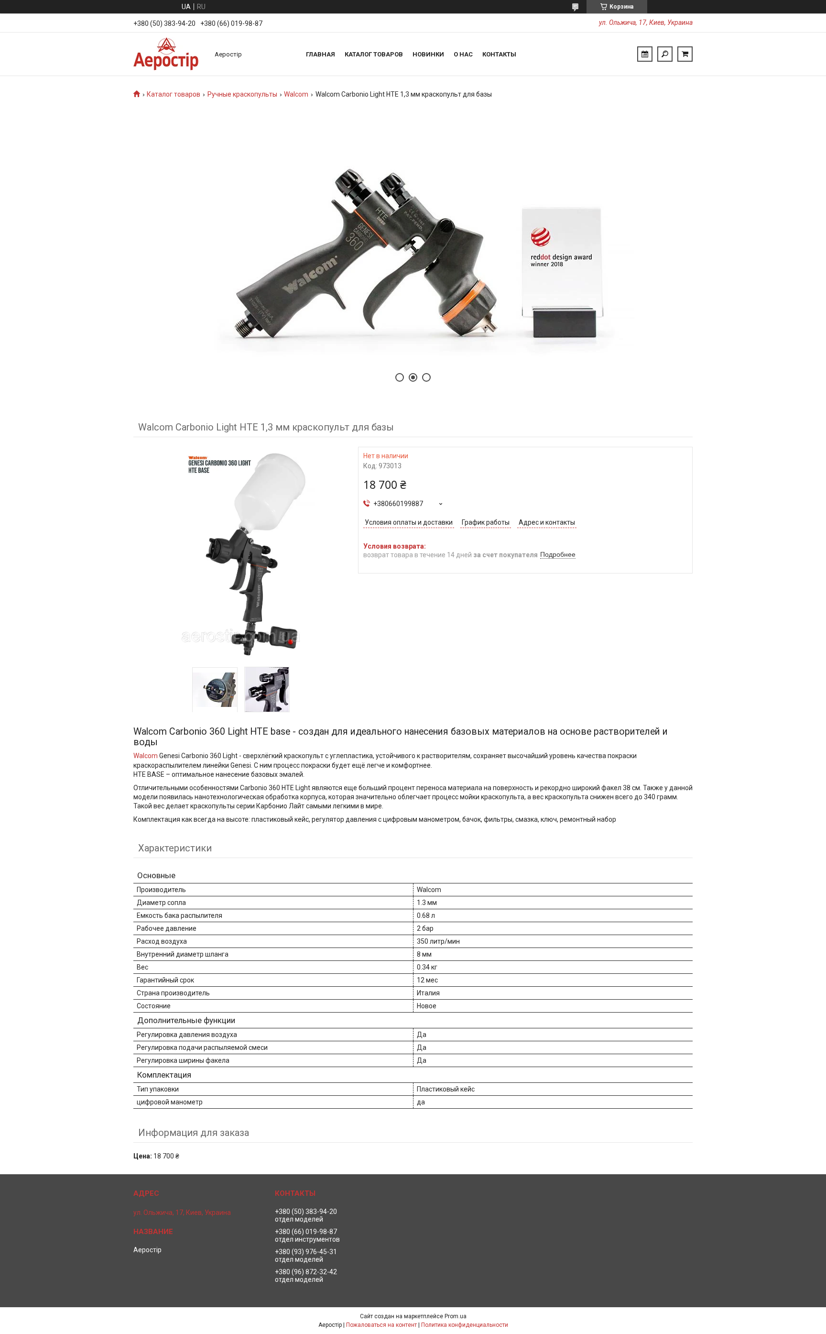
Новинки (428, 54)
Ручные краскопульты (242, 94)
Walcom (296, 94)
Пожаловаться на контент (381, 1325)
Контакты (499, 54)
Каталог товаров (374, 54)
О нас (463, 54)
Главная (320, 54)
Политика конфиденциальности (464, 1325)
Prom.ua (456, 1316)
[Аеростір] (169, 54)
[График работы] (644, 54)
